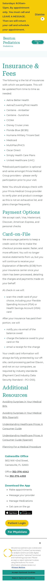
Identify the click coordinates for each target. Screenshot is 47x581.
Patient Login (17, 523)
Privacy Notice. (18, 567)
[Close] (40, 543)
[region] (23, 559)
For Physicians (17, 531)
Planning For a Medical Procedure (22, 446)
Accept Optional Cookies (23, 572)
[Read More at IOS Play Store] (11, 512)
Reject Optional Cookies (23, 578)
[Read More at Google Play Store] (25, 512)
